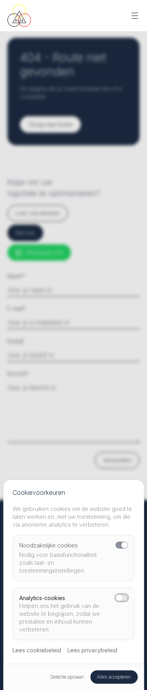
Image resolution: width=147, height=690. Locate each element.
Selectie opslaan (67, 677)
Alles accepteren (114, 677)
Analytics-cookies (42, 598)
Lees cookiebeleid (37, 650)
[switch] (121, 545)
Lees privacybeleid (92, 650)
